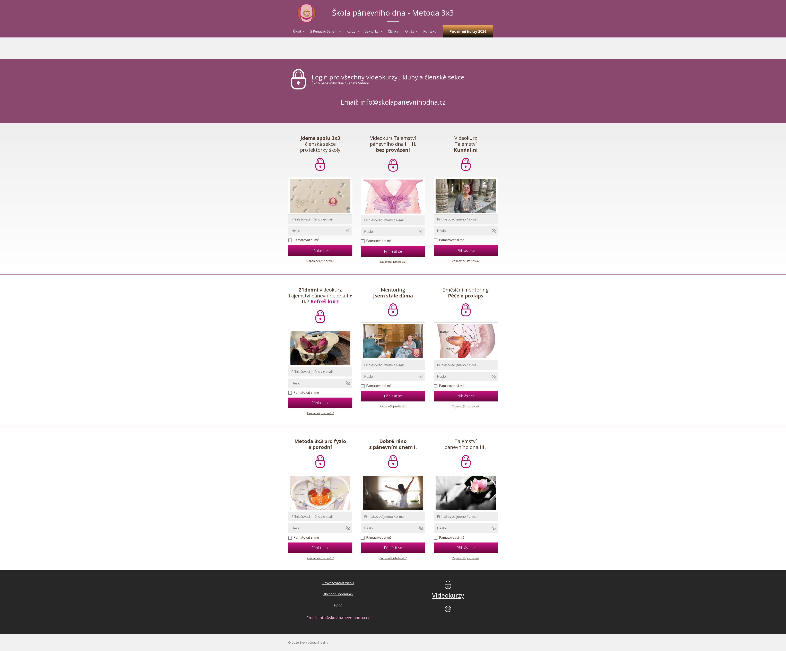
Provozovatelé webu (338, 583)
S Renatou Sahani (323, 31)
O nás (409, 31)
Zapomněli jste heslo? (320, 261)
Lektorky (371, 31)
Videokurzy (448, 595)
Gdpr (338, 605)
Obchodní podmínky (338, 594)
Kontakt (429, 31)
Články (393, 31)
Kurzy (351, 31)
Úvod (297, 31)
